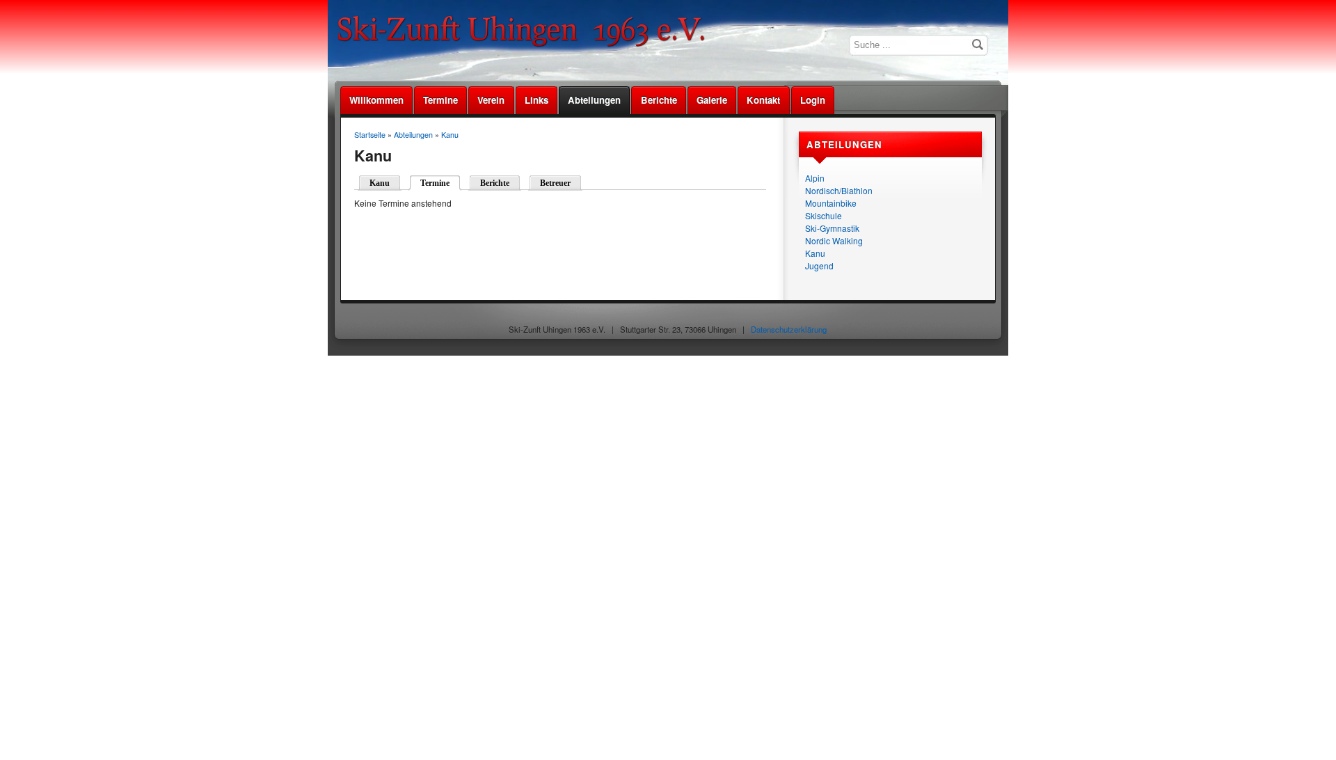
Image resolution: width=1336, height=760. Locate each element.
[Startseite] (526, 45)
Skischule (823, 215)
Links (536, 99)
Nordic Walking (834, 240)
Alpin (815, 178)
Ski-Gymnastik (832, 228)
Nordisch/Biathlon (839, 190)
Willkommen (376, 99)
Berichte (659, 99)
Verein (490, 99)
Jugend (819, 265)
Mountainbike (831, 203)
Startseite (369, 134)
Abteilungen (594, 99)
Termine (440, 99)
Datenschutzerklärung (789, 329)
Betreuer (555, 183)
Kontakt (763, 99)
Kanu (815, 253)
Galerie (712, 99)
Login (812, 99)
